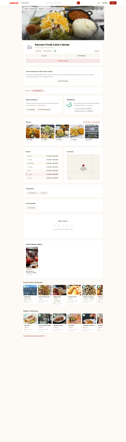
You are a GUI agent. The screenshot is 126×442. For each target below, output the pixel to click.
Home (26, 8)
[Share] (93, 8)
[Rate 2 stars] (59, 225)
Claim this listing (63, 81)
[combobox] (62, 3)
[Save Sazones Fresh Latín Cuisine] (101, 8)
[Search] (78, 2)
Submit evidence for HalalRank (84, 111)
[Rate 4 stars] (67, 225)
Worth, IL (41, 8)
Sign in (113, 3)
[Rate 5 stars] (71, 225)
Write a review (64, 61)
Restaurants (33, 8)
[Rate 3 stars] (63, 225)
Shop (105, 3)
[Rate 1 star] (54, 225)
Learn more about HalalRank (83, 108)
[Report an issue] (97, 8)
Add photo (88, 122)
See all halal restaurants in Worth (33, 336)
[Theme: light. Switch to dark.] (98, 3)
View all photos (96, 122)
